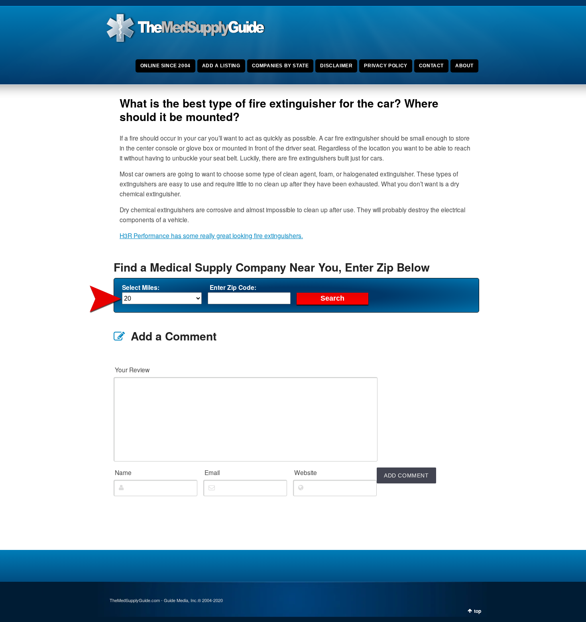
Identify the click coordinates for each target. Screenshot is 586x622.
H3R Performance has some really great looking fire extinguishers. (211, 235)
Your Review (132, 369)
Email (212, 472)
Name (123, 472)
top (477, 610)
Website (305, 472)
